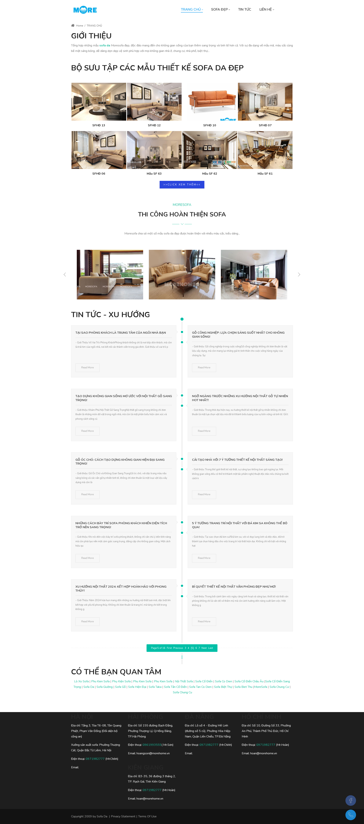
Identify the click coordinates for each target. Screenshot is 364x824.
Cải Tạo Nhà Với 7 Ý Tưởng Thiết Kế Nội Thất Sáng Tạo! (237, 460)
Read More (87, 367)
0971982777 (95, 759)
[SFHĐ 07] (265, 102)
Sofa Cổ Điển (204, 681)
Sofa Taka (155, 687)
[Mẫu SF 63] (154, 150)
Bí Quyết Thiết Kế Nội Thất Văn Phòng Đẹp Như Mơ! (234, 587)
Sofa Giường (104, 687)
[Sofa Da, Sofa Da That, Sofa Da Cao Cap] (85, 9)
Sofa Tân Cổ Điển (175, 687)
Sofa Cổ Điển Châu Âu (249, 681)
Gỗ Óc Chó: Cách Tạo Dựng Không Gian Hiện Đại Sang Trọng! (120, 462)
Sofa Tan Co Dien (200, 687)
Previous (178, 648)
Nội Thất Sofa (184, 681)
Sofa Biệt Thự (223, 687)
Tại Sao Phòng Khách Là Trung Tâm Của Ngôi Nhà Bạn (120, 333)
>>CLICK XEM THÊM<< (182, 184)
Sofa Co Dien (223, 681)
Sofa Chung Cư (279, 687)
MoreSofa (260, 687)
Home (79, 25)
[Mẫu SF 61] (265, 150)
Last (210, 648)
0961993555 (152, 745)
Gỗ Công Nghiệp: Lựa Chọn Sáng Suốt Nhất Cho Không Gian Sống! (238, 335)
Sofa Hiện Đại (137, 687)
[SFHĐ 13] (98, 102)
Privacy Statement (123, 816)
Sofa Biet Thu (243, 687)
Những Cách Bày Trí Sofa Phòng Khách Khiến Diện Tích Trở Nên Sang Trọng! (121, 525)
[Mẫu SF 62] (209, 150)
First (169, 648)
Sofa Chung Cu (182, 692)
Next (204, 648)
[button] (298, 274)
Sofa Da (88, 687)
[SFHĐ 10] (209, 102)
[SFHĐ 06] (98, 150)
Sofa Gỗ (120, 687)
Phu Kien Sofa (100, 681)
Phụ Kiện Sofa (121, 681)
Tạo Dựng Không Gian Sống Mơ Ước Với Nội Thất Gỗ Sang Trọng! (123, 398)
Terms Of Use (147, 816)
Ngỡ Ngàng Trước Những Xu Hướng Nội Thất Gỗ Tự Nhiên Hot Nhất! (240, 398)
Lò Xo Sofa (81, 681)
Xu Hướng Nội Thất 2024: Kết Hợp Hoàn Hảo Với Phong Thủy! (120, 589)
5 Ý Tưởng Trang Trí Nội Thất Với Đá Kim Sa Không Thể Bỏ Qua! (239, 525)
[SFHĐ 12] (154, 102)
